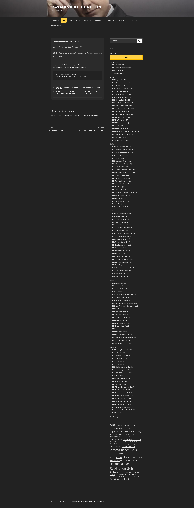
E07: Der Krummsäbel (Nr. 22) (122, 164)
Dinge (113, 442)
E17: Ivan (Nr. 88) (117, 126)
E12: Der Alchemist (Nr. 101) (121, 111)
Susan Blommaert (128, 472)
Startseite (55, 20)
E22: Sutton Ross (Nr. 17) (120, 413)
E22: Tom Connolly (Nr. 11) (120, 207)
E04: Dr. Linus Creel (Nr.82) (121, 155)
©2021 (53, 501)
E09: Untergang (117, 375)
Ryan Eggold (115, 472)
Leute (130, 454)
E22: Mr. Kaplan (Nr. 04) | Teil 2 (122, 343)
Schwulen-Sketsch (118, 73)
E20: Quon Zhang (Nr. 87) (120, 201)
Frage (112, 444)
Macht (112, 457)
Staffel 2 (98, 20)
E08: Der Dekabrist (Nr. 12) (121, 167)
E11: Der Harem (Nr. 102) (120, 312)
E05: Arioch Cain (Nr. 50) (120, 225)
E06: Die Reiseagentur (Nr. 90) (122, 367)
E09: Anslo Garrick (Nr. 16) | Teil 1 (123, 103)
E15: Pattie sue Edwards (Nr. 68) (122, 393)
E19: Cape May (117, 265)
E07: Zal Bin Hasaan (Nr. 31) (121, 231)
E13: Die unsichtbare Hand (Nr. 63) (123, 387)
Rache (136, 460)
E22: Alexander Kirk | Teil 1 (120, 273)
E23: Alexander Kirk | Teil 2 (121, 276)
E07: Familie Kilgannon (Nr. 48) (122, 370)
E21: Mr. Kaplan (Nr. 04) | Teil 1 (121, 340)
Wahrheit (135, 477)
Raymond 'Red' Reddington (80, 93)
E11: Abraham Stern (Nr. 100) (121, 381)
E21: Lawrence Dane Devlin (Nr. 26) (123, 410)
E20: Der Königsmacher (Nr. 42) (122, 134)
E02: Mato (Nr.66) (118, 286)
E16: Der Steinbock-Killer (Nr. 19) (122, 395)
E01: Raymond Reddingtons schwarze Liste (126, 80)
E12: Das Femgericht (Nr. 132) (122, 245)
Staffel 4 (121, 20)
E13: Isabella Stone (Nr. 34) (121, 317)
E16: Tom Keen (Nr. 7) (119, 189)
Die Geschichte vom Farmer (121, 67)
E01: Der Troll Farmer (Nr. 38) (121, 213)
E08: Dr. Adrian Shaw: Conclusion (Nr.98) (125, 303)
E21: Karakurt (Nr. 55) (119, 204)
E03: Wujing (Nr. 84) (118, 86)
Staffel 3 (109, 20)
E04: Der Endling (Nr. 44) (120, 358)
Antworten (125, 437)
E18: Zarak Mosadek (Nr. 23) (121, 401)
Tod (112, 477)
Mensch (115, 460)
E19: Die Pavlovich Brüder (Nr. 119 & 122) (73, 87)
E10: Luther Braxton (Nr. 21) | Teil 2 (123, 172)
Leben (122, 454)
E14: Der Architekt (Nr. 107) (121, 320)
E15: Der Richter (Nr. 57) (120, 120)
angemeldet (63, 115)
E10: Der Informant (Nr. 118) (121, 378)
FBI (133, 442)
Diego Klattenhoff (132, 439)
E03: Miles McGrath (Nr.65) (121, 289)
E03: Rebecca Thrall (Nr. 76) (121, 355)
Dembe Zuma (116, 439)
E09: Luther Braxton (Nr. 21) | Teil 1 (123, 170)
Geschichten (73, 20)
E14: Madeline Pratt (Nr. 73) (121, 117)
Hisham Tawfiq (128, 446)
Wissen (120, 479)
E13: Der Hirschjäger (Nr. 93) (121, 181)
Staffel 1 (86, 20)
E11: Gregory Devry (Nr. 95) (121, 242)
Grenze (132, 444)
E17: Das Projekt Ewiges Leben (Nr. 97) (125, 192)
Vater (118, 477)
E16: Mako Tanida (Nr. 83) (120, 123)
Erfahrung (120, 442)
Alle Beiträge (56, 25)
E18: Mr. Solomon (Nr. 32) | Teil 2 (122, 262)
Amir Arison (115, 437)
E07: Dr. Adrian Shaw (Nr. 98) (121, 300)
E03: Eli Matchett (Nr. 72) (120, 219)
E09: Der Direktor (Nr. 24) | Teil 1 (122, 236)
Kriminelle (113, 454)
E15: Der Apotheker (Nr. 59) (121, 323)
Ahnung (131, 434)
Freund (120, 444)
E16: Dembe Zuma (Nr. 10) (120, 326)
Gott (127, 444)
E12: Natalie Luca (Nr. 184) (120, 314)
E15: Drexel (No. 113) (118, 253)
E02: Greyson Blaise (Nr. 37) (121, 353)
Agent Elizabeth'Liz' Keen (67, 91)
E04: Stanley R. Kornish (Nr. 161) (122, 88)
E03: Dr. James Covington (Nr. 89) (123, 152)
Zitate (59, 89)
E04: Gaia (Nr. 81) (117, 292)
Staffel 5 (132, 20)
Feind (138, 442)
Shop (64, 20)
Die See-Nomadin (118, 65)
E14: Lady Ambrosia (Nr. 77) (121, 250)
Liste (136, 454)
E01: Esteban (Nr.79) (119, 283)
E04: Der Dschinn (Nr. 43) (120, 222)
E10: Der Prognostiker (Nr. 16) (122, 309)
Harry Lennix (115, 446)
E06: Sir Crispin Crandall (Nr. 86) (122, 228)
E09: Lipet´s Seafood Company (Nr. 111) (125, 306)
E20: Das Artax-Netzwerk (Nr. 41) (123, 268)
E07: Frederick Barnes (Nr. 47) (122, 97)
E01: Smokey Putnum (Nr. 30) (122, 350)
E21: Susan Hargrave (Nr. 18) (121, 271)
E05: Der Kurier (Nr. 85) (120, 91)
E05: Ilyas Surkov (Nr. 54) (120, 361)
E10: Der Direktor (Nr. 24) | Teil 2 (122, 239)
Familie (128, 442)
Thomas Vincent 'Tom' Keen (127, 474)
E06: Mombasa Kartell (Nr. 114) (122, 161)
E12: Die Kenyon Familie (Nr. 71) (122, 178)
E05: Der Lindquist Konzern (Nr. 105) (124, 294)
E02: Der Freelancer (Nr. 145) (121, 83)
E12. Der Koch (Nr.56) (119, 384)
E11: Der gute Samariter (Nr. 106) (123, 108)
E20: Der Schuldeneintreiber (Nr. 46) (124, 337)
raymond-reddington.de (63, 501)
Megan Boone (62, 93)
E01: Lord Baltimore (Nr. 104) (121, 147)
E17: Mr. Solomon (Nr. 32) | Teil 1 (122, 259)
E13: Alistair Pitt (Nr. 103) (120, 248)
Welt (113, 479)
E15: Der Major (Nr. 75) (119, 187)
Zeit (126, 479)
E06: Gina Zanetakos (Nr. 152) (122, 94)
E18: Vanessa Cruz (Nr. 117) (121, 195)
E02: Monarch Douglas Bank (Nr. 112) (124, 149)
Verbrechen (125, 477)
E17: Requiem (116, 329)
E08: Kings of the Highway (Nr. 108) (124, 233)
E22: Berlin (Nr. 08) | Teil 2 (120, 140)
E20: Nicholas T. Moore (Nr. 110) (122, 407)
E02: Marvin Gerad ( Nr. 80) (121, 216)
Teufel (112, 474)
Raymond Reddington (76, 7)
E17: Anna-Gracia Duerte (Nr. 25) (122, 398)
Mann (119, 457)
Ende (82, 91)
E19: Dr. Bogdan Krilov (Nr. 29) (122, 334)
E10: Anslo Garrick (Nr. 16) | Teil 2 (122, 106)
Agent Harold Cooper (118, 434)
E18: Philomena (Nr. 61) (119, 332)
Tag (137, 472)
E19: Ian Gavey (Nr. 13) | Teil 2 (121, 404)
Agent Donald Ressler (120, 428)
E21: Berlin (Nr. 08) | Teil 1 (120, 137)
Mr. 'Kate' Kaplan (126, 460)
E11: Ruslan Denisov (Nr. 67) (121, 175)
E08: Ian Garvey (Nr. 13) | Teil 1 (122, 373)
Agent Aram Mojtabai (126, 425)
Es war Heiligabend (118, 70)
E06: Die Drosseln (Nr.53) (120, 297)
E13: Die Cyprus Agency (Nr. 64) (122, 114)
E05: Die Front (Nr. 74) (119, 158)
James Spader (91, 91)
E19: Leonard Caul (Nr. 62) (120, 198)
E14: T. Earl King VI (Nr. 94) (120, 184)
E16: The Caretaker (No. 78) (121, 256)
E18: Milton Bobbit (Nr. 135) (121, 128)
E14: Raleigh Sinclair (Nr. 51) (121, 390)
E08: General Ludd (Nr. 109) (121, 100)
